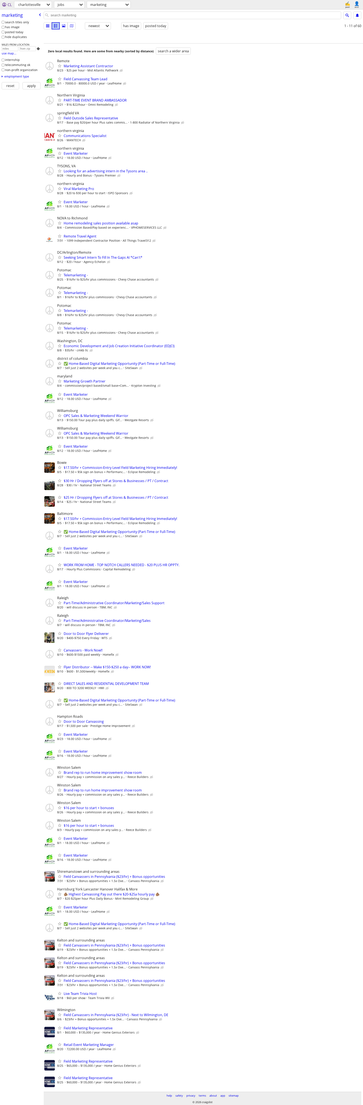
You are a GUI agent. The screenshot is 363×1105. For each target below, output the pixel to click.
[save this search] (357, 15)
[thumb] (56, 25)
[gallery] (64, 25)
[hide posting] (121, 70)
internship (12, 60)
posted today (14, 32)
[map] (72, 25)
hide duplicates (16, 37)
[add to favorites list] (59, 65)
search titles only (17, 22)
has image (12, 27)
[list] (48, 25)
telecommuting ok (17, 65)
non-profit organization (21, 70)
